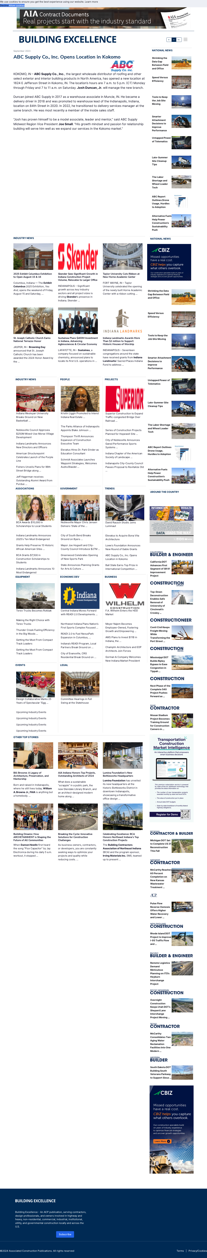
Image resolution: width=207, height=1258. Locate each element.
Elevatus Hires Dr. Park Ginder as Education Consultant (80, 451)
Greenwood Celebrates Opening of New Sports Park (79, 557)
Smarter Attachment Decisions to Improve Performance (159, 123)
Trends (110, 488)
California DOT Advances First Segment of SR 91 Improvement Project (160, 568)
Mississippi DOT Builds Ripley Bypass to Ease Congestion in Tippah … (159, 664)
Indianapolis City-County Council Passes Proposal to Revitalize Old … (124, 467)
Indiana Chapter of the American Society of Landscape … (123, 455)
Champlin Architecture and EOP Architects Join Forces (123, 649)
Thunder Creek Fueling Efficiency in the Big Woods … (35, 631)
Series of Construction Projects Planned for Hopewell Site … (123, 432)
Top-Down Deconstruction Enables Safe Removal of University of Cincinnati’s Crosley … (159, 602)
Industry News (23, 238)
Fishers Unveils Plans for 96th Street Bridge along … (33, 468)
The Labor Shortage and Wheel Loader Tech (159, 428)
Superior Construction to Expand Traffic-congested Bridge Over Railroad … (124, 417)
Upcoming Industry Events (31, 712)
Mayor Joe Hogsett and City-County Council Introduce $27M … (80, 547)
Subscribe (65, 1234)
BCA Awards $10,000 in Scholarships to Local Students (34, 524)
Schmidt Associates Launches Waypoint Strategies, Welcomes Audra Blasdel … (79, 463)
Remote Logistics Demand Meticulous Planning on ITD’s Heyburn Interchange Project (160, 973)
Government (68, 488)
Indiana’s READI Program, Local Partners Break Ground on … (78, 645)
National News (162, 50)
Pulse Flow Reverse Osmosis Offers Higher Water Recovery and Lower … (160, 910)
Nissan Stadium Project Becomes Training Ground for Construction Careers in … (160, 722)
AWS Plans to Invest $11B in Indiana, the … (121, 639)
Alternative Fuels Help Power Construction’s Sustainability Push (162, 223)
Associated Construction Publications (30, 1250)
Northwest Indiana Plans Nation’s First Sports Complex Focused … (79, 625)
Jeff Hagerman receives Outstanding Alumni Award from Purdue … (34, 480)
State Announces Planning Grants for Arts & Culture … (80, 566)
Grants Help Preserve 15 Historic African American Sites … (35, 547)
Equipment (23, 576)
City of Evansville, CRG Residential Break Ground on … (78, 655)
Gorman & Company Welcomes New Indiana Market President (123, 658)
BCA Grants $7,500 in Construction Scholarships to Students (32, 559)
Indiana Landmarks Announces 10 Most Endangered (35, 570)
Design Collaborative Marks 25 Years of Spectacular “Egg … (33, 700)
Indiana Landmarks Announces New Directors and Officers (33, 445)
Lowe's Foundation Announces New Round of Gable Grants (122, 547)
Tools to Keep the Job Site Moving (160, 100)
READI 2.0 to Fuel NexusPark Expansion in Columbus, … (77, 635)
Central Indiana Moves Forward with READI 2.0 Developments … (79, 612)
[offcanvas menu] (185, 39)
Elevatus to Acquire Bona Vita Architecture (122, 537)
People (65, 379)
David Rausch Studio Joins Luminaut (120, 524)
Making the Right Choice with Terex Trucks (33, 622)
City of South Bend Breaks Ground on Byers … (76, 537)
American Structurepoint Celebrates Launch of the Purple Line (34, 457)
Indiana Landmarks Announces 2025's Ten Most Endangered (33, 537)
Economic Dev (69, 576)
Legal (64, 665)
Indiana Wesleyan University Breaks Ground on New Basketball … (32, 417)
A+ (179, 40)
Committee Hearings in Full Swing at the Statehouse (76, 700)
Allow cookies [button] (17, 5)
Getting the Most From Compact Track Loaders (34, 641)
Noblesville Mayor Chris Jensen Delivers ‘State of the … (79, 524)
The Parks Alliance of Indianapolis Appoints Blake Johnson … (80, 428)
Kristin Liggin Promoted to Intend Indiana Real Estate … (80, 415)
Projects (111, 379)
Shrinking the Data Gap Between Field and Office (158, 294)
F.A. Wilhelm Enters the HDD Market (121, 612)
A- (169, 40)
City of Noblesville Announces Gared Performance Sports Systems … (122, 443)
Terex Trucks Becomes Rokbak (34, 610)
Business (111, 576)
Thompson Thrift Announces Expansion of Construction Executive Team (77, 440)
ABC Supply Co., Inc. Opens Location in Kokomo (121, 557)
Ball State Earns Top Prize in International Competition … (121, 567)
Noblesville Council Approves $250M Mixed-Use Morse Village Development (35, 433)
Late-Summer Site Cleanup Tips (160, 161)
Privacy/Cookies (198, 1250)
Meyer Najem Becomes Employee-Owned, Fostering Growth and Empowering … (121, 627)
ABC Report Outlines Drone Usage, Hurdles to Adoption (159, 450)
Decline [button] (4, 5)
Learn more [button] (91, 1)
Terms (180, 1250)
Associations (25, 488)
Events (20, 665)
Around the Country (164, 491)
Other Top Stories (25, 737)
